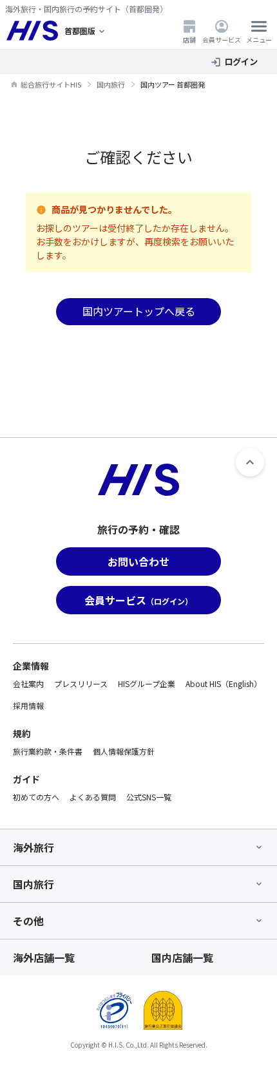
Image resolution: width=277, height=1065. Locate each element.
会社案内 (28, 683)
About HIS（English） (224, 683)
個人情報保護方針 (124, 751)
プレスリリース (81, 683)
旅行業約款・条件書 (47, 751)
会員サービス (221, 39)
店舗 (189, 39)
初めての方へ (36, 796)
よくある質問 (93, 796)
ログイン (241, 61)
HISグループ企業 (146, 683)
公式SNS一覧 (148, 796)
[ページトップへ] (250, 462)
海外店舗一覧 (44, 957)
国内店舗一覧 (182, 957)
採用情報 (28, 705)
